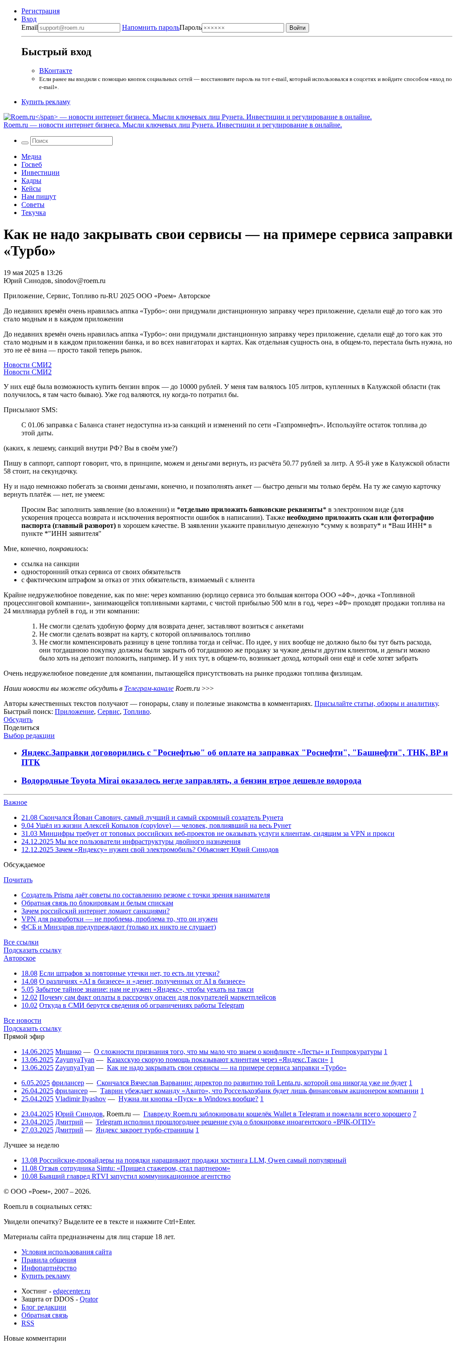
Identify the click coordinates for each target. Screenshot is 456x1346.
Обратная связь (44, 1315)
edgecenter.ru (71, 1291)
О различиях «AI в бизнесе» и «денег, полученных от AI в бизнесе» (142, 981)
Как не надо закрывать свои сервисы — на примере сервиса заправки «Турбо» (226, 1067)
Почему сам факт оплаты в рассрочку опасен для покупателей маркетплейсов (157, 997)
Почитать (18, 880)
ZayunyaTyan (74, 1059)
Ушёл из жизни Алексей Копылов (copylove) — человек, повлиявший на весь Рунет (156, 825)
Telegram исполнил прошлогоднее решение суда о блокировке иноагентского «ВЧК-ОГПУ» (235, 1122)
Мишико (68, 1051)
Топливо (136, 711)
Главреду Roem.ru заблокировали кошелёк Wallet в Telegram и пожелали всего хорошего (277, 1114)
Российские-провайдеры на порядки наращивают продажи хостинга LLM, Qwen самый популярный (183, 1160)
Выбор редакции (29, 735)
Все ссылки (21, 942)
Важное (15, 802)
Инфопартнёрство (49, 1268)
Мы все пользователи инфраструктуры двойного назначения (130, 841)
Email (29, 27)
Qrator (89, 1299)
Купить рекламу (45, 101)
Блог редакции (43, 1307)
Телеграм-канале (149, 688)
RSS (27, 1323)
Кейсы (31, 188)
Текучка (33, 212)
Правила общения (48, 1260)
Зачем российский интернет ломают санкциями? (95, 911)
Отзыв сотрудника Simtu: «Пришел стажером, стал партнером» (125, 1168)
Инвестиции (40, 172)
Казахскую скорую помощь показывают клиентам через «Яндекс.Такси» (217, 1059)
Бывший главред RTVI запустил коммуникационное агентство (126, 1176)
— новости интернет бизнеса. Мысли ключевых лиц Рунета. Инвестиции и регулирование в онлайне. (173, 125)
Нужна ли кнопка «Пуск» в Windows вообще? (188, 1099)
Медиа (31, 156)
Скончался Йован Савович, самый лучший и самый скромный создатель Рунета (152, 817)
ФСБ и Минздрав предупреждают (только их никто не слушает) (118, 927)
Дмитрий (69, 1122)
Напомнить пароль (150, 27)
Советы (33, 204)
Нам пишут (38, 196)
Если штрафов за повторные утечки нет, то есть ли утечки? (129, 973)
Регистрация (40, 11)
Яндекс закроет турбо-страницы (145, 1130)
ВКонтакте (55, 70)
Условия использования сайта (66, 1252)
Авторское (20, 958)
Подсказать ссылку (32, 950)
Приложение (74, 711)
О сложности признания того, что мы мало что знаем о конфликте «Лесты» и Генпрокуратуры (238, 1051)
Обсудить (18, 719)
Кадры (31, 180)
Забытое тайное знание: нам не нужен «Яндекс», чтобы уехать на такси (145, 989)
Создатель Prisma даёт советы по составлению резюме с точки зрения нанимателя (145, 895)
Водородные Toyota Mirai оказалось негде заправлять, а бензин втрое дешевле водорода (191, 780)
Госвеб (31, 164)
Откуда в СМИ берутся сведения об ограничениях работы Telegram (141, 1005)
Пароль (162, 27)
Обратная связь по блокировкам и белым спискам (97, 903)
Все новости (22, 1020)
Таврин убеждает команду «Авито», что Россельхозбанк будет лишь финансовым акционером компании (259, 1091)
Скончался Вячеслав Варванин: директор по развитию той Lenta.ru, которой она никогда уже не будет (252, 1083)
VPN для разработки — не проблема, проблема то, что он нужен (119, 919)
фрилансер (68, 1083)
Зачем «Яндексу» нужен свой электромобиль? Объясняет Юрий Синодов (150, 849)
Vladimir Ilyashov (80, 1099)
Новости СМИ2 (28, 365)
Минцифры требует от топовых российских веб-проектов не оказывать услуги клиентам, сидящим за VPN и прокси (208, 833)
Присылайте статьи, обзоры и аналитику (376, 703)
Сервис (109, 711)
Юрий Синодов (79, 1114)
